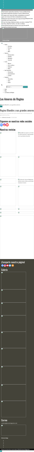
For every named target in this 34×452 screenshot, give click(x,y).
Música (9, 63)
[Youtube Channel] (7, 124)
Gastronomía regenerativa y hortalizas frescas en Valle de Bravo (15, 13)
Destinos (10, 46)
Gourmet (10, 60)
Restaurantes (11, 55)
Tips (9, 49)
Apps (9, 80)
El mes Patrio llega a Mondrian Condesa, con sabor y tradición (16, 23)
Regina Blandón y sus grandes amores (17, 110)
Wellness (10, 67)
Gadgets (7, 77)
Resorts (10, 48)
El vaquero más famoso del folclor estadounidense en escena (15, 16)
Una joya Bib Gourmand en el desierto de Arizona (15, 26)
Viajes (6, 44)
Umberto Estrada (6, 117)
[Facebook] (1, 124)
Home (9, 82)
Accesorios (10, 72)
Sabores (6, 53)
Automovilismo (11, 74)
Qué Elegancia (8, 70)
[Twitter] (10, 265)
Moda (9, 68)
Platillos (10, 56)
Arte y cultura (11, 65)
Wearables (10, 79)
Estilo (6, 62)
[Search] (1, 85)
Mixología (10, 58)
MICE (9, 51)
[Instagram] (4, 124)
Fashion (9, 75)
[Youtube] (7, 265)
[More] (12, 265)
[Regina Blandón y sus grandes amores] (10, 104)
